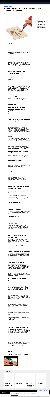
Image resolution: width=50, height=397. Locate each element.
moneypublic (7, 13)
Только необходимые (21, 395)
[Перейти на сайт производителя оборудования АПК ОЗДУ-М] (43, 393)
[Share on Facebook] (41, 13)
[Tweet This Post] (42, 13)
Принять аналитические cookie (15, 395)
